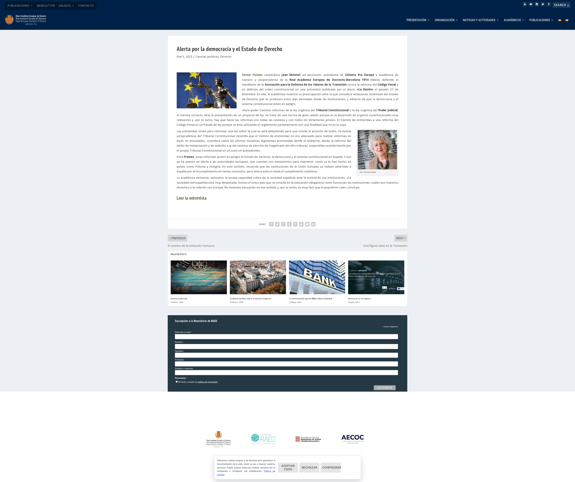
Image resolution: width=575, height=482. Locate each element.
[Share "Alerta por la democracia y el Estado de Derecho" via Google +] (283, 224)
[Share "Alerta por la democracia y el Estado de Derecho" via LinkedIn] (301, 224)
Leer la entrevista (191, 198)
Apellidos (179, 351)
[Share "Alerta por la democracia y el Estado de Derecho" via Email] (307, 224)
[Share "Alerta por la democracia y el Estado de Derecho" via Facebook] (271, 224)
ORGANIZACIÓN (444, 20)
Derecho (226, 56)
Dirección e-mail (183, 332)
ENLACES (65, 5)
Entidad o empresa (184, 368)
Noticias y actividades (479, 20)
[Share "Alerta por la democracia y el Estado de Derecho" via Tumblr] (289, 224)
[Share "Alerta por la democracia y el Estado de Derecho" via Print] (313, 224)
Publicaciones (539, 20)
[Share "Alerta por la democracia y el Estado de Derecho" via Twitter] (277, 224)
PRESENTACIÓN (416, 20)
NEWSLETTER (46, 5)
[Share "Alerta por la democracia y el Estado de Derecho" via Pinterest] (295, 224)
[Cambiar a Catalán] (567, 24)
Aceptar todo (288, 467)
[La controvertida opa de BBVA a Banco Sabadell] (317, 277)
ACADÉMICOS (512, 20)
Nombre (179, 342)
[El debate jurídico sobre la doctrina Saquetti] (258, 277)
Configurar (331, 467)
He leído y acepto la (198, 382)
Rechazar (309, 467)
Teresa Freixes (252, 75)
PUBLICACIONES (18, 5)
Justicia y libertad (179, 298)
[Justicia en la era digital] (376, 277)
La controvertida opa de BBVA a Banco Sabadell (310, 298)
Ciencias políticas (207, 56)
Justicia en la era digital (359, 298)
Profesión (179, 360)
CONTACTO (86, 5)
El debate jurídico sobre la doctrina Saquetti (250, 298)
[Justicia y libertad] (199, 277)
